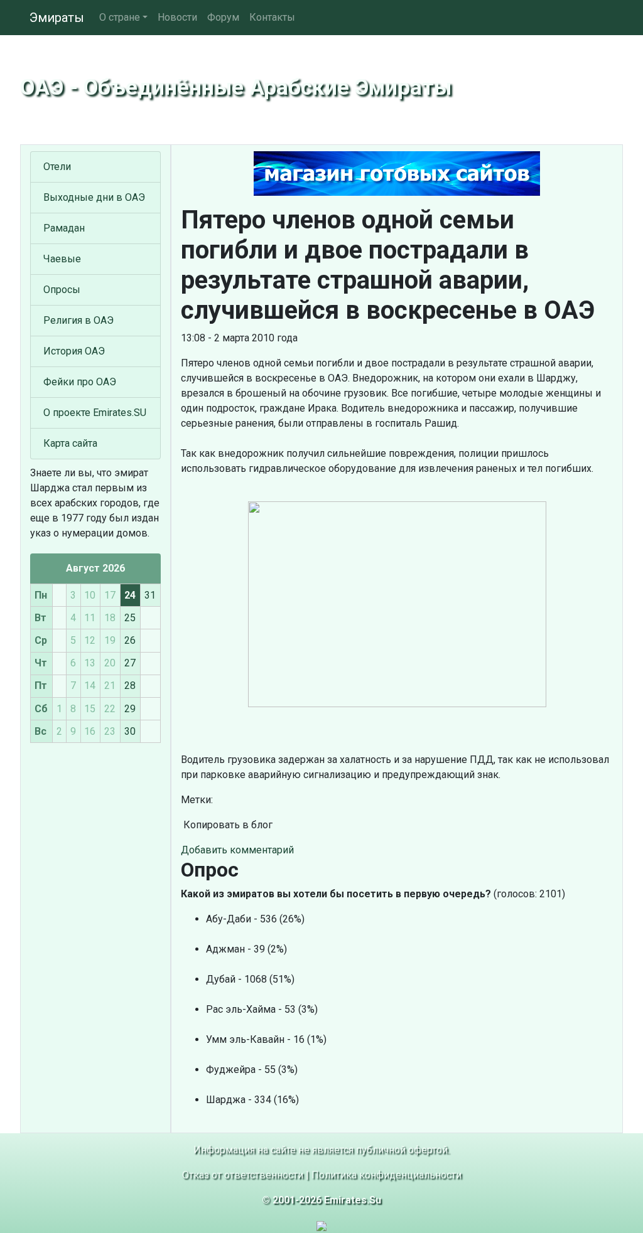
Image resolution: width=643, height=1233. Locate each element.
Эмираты (57, 17)
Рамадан (64, 228)
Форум (223, 17)
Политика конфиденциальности (386, 1175)
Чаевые (62, 259)
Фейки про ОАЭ (79, 382)
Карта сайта (70, 443)
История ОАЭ (74, 351)
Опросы (61, 290)
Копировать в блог (227, 825)
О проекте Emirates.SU (94, 413)
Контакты (272, 17)
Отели (57, 167)
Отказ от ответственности (242, 1175)
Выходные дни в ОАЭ (94, 197)
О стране (119, 17)
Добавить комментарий (237, 850)
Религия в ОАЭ (78, 320)
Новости (177, 17)
